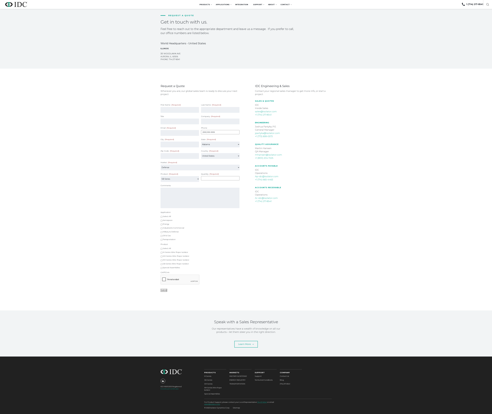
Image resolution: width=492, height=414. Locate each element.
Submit (164, 290)
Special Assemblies (171, 267)
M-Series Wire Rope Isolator (175, 252)
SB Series (208, 380)
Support (258, 376)
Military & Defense (171, 232)
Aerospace (167, 220)
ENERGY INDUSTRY (237, 380)
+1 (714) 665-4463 (264, 179)
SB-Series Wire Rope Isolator (176, 264)
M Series (207, 376)
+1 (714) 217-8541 (263, 114)
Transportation (169, 239)
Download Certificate (170, 389)
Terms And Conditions (264, 380)
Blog (282, 380)
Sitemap (236, 408)
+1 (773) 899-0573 (264, 136)
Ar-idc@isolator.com (266, 198)
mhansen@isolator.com (268, 154)
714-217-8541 (262, 402)
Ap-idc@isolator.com (266, 176)
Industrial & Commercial (173, 228)
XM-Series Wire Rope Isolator (176, 260)
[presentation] (180, 280)
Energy (166, 224)
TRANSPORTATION (237, 384)
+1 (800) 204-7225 (264, 158)
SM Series (208, 384)
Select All (167, 216)
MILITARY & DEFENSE (238, 376)
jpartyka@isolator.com (267, 133)
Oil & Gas (167, 235)
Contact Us (284, 376)
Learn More (244, 344)
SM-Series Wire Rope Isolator (176, 256)
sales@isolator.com (266, 111)
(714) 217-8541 (285, 384)
